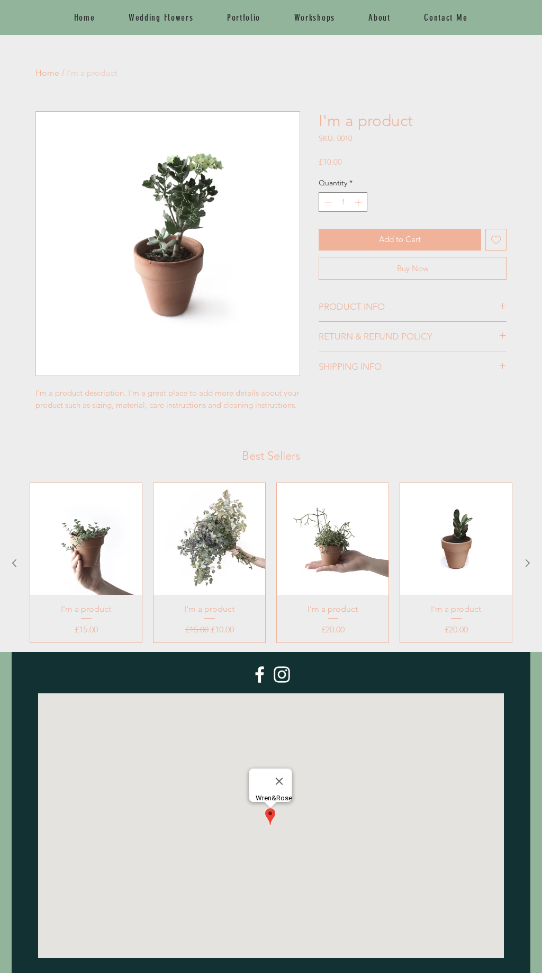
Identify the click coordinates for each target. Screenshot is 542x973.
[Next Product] (527, 563)
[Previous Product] (14, 563)
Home (47, 73)
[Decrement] (326, 202)
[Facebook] (259, 674)
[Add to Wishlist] (496, 240)
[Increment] (359, 202)
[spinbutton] (343, 202)
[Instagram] (282, 674)
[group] (271, 563)
